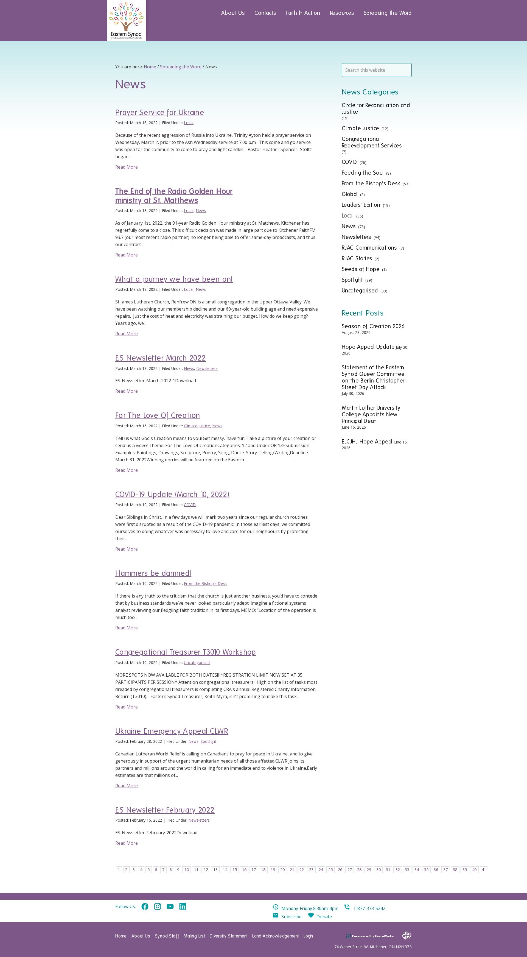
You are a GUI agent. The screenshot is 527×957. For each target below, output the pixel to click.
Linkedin (183, 907)
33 (407, 869)
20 (282, 869)
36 (436, 869)
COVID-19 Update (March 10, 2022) (172, 494)
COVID (190, 504)
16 (244, 869)
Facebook (145, 907)
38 (455, 869)
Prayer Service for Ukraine (159, 112)
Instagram (157, 907)
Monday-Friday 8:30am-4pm (309, 908)
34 (416, 869)
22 (301, 869)
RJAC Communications (369, 248)
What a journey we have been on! (174, 279)
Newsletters (207, 368)
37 (445, 869)
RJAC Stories (357, 258)
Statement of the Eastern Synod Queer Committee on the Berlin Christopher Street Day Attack (373, 377)
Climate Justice (197, 425)
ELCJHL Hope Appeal (367, 442)
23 (311, 869)
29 (369, 869)
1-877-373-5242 (369, 908)
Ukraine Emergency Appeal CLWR (171, 731)
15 (234, 869)
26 (340, 869)
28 (359, 869)
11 (196, 869)
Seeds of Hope (361, 269)
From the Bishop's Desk (205, 583)
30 (378, 869)
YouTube (170, 907)
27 (349, 869)
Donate (324, 917)
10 (186, 869)
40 (474, 869)
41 (484, 869)
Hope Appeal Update (368, 347)
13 (215, 869)
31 (388, 869)
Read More (126, 167)
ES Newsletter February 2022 (165, 810)
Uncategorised (197, 662)
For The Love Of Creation (157, 415)
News (201, 210)
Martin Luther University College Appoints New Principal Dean (371, 414)
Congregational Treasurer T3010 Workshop (185, 652)
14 (225, 869)
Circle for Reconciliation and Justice (376, 108)
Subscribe (291, 917)
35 (426, 869)
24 (321, 869)
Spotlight (208, 741)
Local (189, 122)
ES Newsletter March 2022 (160, 358)
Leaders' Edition (361, 205)
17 (253, 869)
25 (330, 869)
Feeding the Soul (363, 173)
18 (263, 869)
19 (273, 869)
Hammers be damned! (153, 573)
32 (398, 869)
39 (464, 869)
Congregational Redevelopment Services (372, 142)
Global (350, 194)
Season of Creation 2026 (373, 326)
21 (292, 869)
